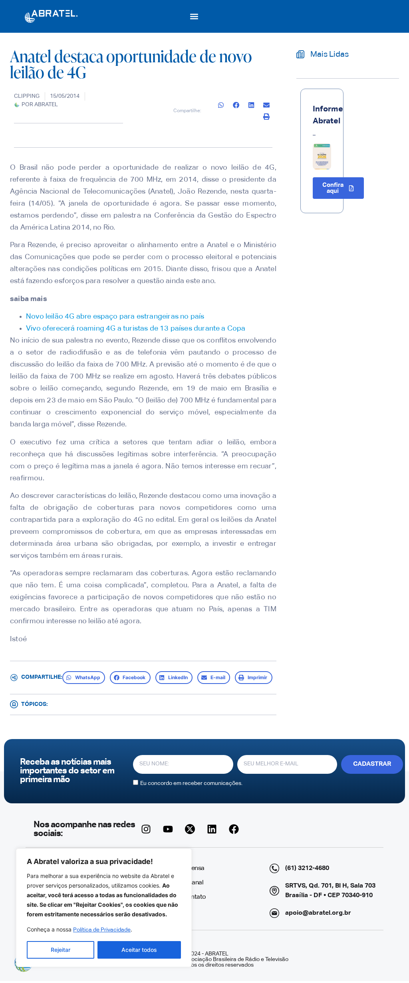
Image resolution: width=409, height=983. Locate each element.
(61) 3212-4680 (307, 868)
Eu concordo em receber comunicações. (191, 783)
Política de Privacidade (102, 930)
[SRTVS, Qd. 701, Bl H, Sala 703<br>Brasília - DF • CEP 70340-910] (274, 891)
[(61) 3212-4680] (274, 868)
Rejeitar (60, 949)
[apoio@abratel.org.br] (274, 913)
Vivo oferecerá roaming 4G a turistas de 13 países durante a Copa (136, 328)
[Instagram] (146, 829)
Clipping (27, 96)
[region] (104, 907)
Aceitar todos (139, 949)
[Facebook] (234, 829)
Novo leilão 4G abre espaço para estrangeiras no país (115, 316)
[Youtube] (168, 829)
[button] (194, 16)
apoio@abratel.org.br (318, 913)
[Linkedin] (212, 829)
